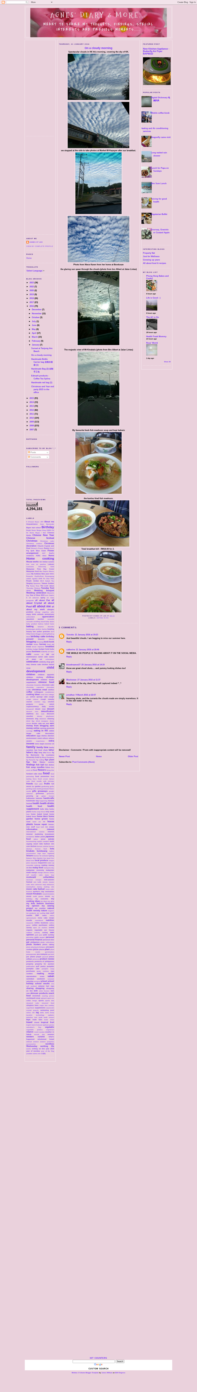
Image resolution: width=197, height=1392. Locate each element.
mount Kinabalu (34, 894)
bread (28, 647)
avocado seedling (33, 621)
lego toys (42, 853)
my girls (51, 901)
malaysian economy (35, 870)
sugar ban (44, 1005)
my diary (43, 901)
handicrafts (48, 798)
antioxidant (30, 617)
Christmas (31, 540)
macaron (34, 863)
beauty (29, 631)
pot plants (30, 957)
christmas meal (39, 689)
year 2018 (50, 1049)
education (31, 735)
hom (28, 814)
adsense (35, 598)
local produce (41, 860)
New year (45, 574)
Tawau (32, 586)
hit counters (98, 1358)
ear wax (45, 723)
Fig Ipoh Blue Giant (36, 551)
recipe (51, 973)
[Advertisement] (40, 87)
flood (35, 770)
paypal (42, 937)
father (51, 750)
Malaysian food (32, 571)
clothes (51, 690)
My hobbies (36, 574)
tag (37, 1012)
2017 (32, 302)
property (29, 964)
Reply (69, 642)
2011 (32, 414)
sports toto (49, 1000)
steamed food (48, 1003)
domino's (42, 719)
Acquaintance (32, 524)
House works (32, 562)
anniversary (49, 614)
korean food (41, 849)
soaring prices (48, 996)
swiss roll (30, 1012)
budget (35, 649)
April (34, 333)
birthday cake (38, 636)
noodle (29, 920)
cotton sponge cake (39, 697)
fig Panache (31, 760)
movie (28, 896)
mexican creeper (33, 880)
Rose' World (152, 343)
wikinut (29, 1042)
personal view (48, 940)
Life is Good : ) (153, 298)
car (47, 654)
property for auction (44, 964)
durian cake (37, 723)
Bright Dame (31, 530)
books (36, 644)
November (37, 313)
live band (47, 858)
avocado (51, 619)
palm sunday (48, 935)
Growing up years (151, 260)
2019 (32, 294)
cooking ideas (33, 694)
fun (33, 786)
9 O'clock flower (32, 522)
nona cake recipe (46, 918)
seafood (34, 986)
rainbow (46, 971)
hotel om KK (39, 822)
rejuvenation (31, 976)
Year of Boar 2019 (37, 595)
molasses (50, 884)
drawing (50, 719)
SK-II (42, 581)
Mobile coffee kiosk (160, 113)
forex (35, 779)
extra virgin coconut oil (44, 744)
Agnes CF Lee (36, 242)
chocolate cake (48, 685)
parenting (29, 937)
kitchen (33, 846)
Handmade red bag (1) (41, 382)
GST (43, 553)
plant (47, 949)
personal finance (34, 939)
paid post (38, 935)
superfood (30, 1008)
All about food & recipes (154, 263)
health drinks (47, 803)
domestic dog (32, 719)
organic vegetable (34, 930)
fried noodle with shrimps (43, 781)
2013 (32, 406)
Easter (46, 548)
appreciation (48, 616)
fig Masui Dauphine (47, 757)
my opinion (32, 906)
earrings (29, 731)
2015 (32, 398)
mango (34, 872)
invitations (30, 836)
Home (29, 258)
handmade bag (32, 801)
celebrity (42, 662)
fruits (47, 783)
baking (30, 626)
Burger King (41, 530)
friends (29, 784)
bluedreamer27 (73, 665)
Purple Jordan (32, 581)
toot (35, 1017)
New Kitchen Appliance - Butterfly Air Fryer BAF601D (156, 51)
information (31, 829)
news (44, 915)
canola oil (39, 654)
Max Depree (43, 571)
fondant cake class (34, 774)
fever (49, 752)
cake (28, 654)
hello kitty (44, 809)
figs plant (49, 760)
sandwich (41, 979)
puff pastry (41, 966)
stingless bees (32, 1005)
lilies (34, 858)
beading (50, 629)
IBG (40, 562)
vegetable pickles (34, 1030)
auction (41, 619)
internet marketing (34, 834)
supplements (40, 1008)
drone (52, 721)
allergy (37, 612)
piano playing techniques (35, 947)
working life (47, 1046)
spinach (44, 998)
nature (44, 910)
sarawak (51, 979)
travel (29, 1022)
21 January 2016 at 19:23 (86, 634)
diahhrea (29, 714)
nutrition (50, 920)
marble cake (37, 875)
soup (38, 998)
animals (40, 614)
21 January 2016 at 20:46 (87, 649)
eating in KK (41, 730)
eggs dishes (42, 736)
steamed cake (32, 1003)
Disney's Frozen (37, 548)
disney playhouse (45, 716)
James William (107, 1373)
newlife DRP (32, 915)
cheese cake (36, 664)
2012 (32, 410)
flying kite (50, 770)
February (36, 341)
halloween (30, 798)
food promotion (42, 776)
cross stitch (46, 704)
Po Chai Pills (48, 578)
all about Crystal (40, 601)
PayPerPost (39, 576)
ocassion (29, 923)
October (36, 317)
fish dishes (49, 765)
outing (45, 932)
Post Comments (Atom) (83, 762)
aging (42, 598)
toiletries (29, 1017)
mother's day (38, 891)
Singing (29, 583)
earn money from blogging (40, 724)
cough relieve (32, 699)
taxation (29, 1015)
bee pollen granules (41, 631)
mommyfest (30, 887)
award (42, 621)
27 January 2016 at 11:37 (88, 680)
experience (40, 741)
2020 (32, 290)
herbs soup (36, 812)
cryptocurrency (32, 706)
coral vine (44, 694)
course (29, 702)
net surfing (41, 913)
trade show (49, 1020)
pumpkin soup (48, 969)
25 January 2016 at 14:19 (93, 665)
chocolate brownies (33, 685)
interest (50, 829)
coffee (29, 692)
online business (41, 923)
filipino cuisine (47, 762)
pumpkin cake (32, 969)
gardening (45, 786)
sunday (51, 1005)
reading (40, 973)
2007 (32, 429)
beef (52, 631)
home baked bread (39, 814)
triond (36, 1022)
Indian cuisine (48, 562)
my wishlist (40, 908)
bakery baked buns (46, 624)
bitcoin (51, 639)
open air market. (40, 927)
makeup (37, 865)
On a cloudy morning (41, 355)
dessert (50, 709)
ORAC (52, 574)
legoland (51, 853)
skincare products (39, 993)
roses (42, 976)
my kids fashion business (40, 903)
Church (41, 546)
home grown (41, 819)
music (47, 896)
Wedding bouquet (44, 590)
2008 (32, 425)
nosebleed (39, 920)
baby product (31, 624)
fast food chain (41, 750)
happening (43, 801)
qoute (39, 971)
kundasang (42, 851)
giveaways (43, 791)
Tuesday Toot (47, 588)
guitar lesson (48, 796)
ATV (41, 522)
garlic (52, 786)
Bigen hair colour (33, 528)
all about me (41, 606)
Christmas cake (47, 541)
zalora (35, 1053)
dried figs (30, 721)
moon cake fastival (35, 889)
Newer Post (64, 756)
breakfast (49, 646)
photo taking (48, 944)
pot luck (51, 954)
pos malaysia (42, 954)
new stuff (50, 913)
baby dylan (50, 621)
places (41, 949)
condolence (49, 692)
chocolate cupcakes (35, 687)
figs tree (31, 762)
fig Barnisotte (32, 755)
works (28, 1049)
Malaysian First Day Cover (40, 569)
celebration (32, 661)
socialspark (31, 998)
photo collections (47, 942)
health (36, 803)
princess (36, 959)
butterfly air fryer (47, 651)
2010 (32, 418)
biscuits (41, 639)
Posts (33, 452)
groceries (50, 793)
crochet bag (39, 702)
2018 (32, 298)
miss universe (36, 884)
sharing (30, 988)
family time (42, 747)
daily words (48, 706)
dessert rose (32, 711)
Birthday (48, 527)
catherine (70, 649)
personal (50, 937)
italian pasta (40, 836)
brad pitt (50, 644)
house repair (40, 824)
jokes (36, 839)
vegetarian (50, 1030)
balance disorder (46, 626)
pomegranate (31, 954)
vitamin (29, 1032)
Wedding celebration (36, 593)
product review (47, 959)
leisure (29, 855)
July (34, 321)
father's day (32, 752)
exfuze (45, 738)
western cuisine (35, 1036)
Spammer (37, 583)
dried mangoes (42, 721)
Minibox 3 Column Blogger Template (85, 1373)
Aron (42, 524)
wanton (42, 1032)
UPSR (28, 590)
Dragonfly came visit (161, 137)
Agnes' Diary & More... (98, 15)
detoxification (47, 711)
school (43, 981)
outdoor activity (33, 932)
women (36, 1042)
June (34, 325)
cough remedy (47, 699)
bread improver (38, 647)
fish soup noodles (35, 767)
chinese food (46, 682)
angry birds (31, 614)
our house (49, 930)
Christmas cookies (34, 543)
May (34, 329)
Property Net (149, 253)
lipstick (40, 858)
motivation (49, 891)
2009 (32, 422)
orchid (51, 927)
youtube (29, 1053)
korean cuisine (42, 846)
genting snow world (33, 789)
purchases (30, 971)
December (37, 309)
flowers (42, 770)
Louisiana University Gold (40, 566)
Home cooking (40, 558)
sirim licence (44, 991)
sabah (51, 976)
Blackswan (71, 680)
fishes (47, 767)
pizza (35, 949)
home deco (42, 816)
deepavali (30, 709)
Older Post (133, 756)
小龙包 (43, 1053)
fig (53, 752)
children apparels (46, 675)
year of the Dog (47, 1051)
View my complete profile (39, 246)
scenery (37, 981)
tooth (40, 1017)
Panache (29, 576)
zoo (39, 1053)
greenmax (40, 793)
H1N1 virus (41, 556)
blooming (39, 642)
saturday (29, 981)
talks (42, 1012)
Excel (52, 548)
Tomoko (70, 634)
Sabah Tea (49, 581)
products (30, 961)
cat (41, 659)
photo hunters (33, 944)
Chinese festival (40, 538)
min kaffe (37, 882)
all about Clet (42, 600)
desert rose (40, 709)
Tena (37, 586)
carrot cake (43, 657)
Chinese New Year (43, 535)
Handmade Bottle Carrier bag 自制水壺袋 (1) (42, 362)
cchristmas (50, 659)
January (36, 345)
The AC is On (152, 317)
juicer (43, 839)
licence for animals (40, 856)
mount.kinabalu (48, 894)
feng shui (42, 752)
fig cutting (40, 760)
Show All (167, 362)
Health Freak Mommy (156, 336)
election (51, 736)
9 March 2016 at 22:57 (86, 695)
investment (49, 834)
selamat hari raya (46, 986)
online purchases (39, 925)
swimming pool (47, 1010)
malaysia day (49, 868)
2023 (32, 282)
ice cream (49, 827)
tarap (52, 1012)
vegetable (49, 1027)
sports (41, 1000)
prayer (38, 957)
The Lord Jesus (47, 586)
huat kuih (40, 827)
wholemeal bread (46, 1039)
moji (44, 884)
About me (49, 521)
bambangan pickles (33, 629)
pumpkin (50, 966)
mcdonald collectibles (40, 877)
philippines (35, 942)
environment (31, 738)
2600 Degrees (120, 1373)
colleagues (38, 692)
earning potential (47, 728)
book (46, 642)
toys (28, 1019)
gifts (34, 791)
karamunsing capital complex (37, 841)
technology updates (45, 1015)
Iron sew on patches (36, 564)
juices (51, 839)
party (36, 937)
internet (51, 832)
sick (36, 991)
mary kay (49, 875)
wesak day (39, 1034)
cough (51, 697)
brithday (29, 649)
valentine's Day (33, 1027)
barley (44, 629)
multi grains (38, 896)
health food (34, 806)
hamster (39, 798)
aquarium (30, 619)
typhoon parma (48, 1025)
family (30, 747)
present (45, 957)
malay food (37, 867)
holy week (50, 812)
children (30, 674)
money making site (45, 887)
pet (27, 942)
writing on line (38, 1049)
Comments (35, 457)
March (35, 337)
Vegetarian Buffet (159, 214)
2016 (32, 306)
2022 (32, 286)
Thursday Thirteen (33, 588)
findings (30, 764)
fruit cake (39, 784)
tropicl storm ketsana (34, 1025)
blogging (31, 641)
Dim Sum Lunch (159, 183)
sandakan (30, 979)
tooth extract (49, 1017)
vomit (36, 1032)
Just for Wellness (151, 256)
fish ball (40, 765)
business (36, 651)
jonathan (70, 695)
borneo (42, 644)
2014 (32, 402)
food (46, 773)
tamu (47, 1012)
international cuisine (35, 832)
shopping (39, 988)
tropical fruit (47, 1022)
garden (38, 786)
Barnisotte (50, 524)
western (51, 1034)
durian (28, 723)
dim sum (40, 714)
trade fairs (37, 1020)
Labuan (51, 564)
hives (43, 812)
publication (30, 966)
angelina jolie (48, 612)
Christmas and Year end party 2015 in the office (42, 389)
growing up (32, 796)
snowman (36, 996)
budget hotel (44, 649)
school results (42, 983)
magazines (42, 863)
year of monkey (33, 1051)
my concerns (41, 899)
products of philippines (44, 961)
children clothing (34, 677)
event (39, 738)
